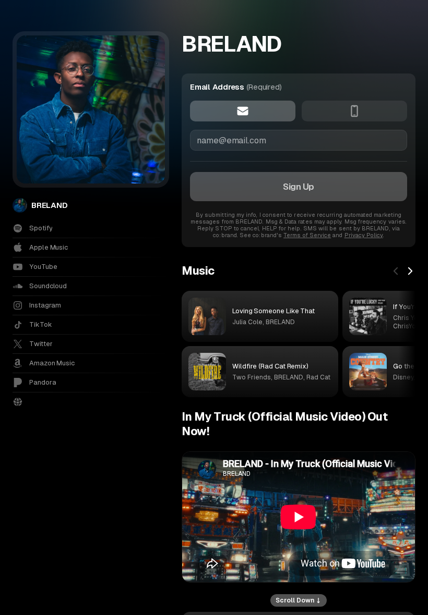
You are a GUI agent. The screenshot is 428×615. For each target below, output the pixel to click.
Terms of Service (307, 235)
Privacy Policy (363, 235)
